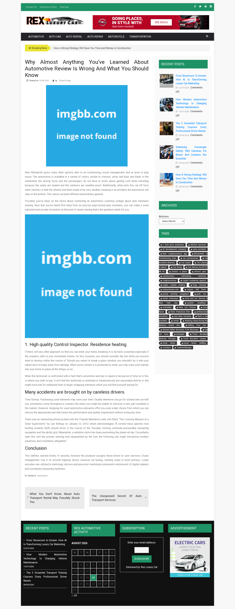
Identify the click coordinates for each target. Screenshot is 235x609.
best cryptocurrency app (175, 254)
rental (176, 321)
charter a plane (179, 272)
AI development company (174, 249)
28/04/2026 (183, 187)
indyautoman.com (171, 289)
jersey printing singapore (175, 294)
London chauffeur (196, 303)
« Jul (74, 595)
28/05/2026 (183, 135)
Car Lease (185, 263)
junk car (201, 294)
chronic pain (200, 272)
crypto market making (174, 285)
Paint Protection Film (180, 312)
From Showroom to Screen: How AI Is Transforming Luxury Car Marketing (191, 79)
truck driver (169, 343)
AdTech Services (198, 245)
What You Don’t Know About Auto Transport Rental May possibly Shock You (55, 498)
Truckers (167, 347)
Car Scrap (177, 267)
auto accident (199, 249)
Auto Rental (74, 36)
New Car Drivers (187, 307)
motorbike (167, 307)
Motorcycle (116, 36)
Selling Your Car (197, 325)
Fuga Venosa (199, 285)
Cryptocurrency (169, 280)
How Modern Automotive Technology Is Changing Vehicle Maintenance (191, 103)
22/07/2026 (183, 88)
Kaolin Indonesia (170, 298)
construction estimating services (184, 276)
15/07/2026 (183, 111)
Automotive (36, 36)
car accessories (190, 258)
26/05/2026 (183, 163)
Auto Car (55, 36)
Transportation (140, 36)
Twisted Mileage (184, 347)
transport (180, 334)
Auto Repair (95, 36)
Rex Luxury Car (149, 567)
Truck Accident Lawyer (194, 339)
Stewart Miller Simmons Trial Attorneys (180, 330)
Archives (164, 216)
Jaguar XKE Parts (196, 289)
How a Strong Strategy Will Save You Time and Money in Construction (191, 178)
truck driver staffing (195, 343)
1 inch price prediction (173, 245)
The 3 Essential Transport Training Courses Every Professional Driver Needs (191, 127)
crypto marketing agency (194, 280)
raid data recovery (182, 316)
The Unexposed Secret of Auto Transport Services (116, 498)
